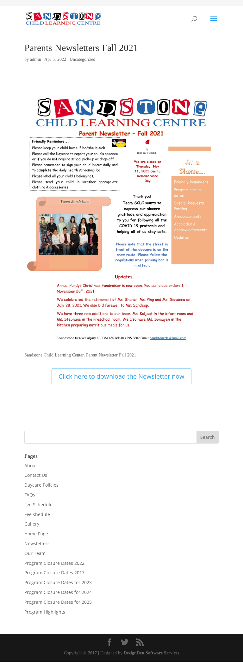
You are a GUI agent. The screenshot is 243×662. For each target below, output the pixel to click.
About (30, 466)
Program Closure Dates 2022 (54, 563)
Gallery (31, 524)
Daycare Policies (41, 485)
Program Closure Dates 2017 (54, 573)
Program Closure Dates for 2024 (58, 592)
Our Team (35, 553)
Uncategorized (82, 59)
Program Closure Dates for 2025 (58, 602)
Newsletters (37, 543)
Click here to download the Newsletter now (121, 376)
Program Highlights (44, 612)
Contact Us (35, 475)
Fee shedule (37, 514)
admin (35, 59)
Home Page (36, 534)
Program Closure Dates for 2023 (58, 582)
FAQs (29, 495)
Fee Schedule (38, 504)
